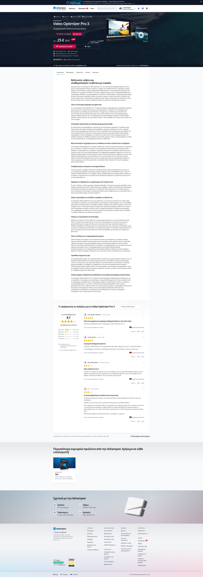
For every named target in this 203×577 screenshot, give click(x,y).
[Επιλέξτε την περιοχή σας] (143, 8)
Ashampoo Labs (109, 536)
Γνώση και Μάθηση (92, 550)
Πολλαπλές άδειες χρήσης (109, 553)
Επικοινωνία (107, 542)
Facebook (65, 574)
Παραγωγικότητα (92, 536)
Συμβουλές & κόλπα (142, 555)
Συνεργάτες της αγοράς (108, 558)
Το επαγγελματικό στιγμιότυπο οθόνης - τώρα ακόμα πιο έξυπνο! (103, 1)
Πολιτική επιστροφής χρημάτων (126, 550)
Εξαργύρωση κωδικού (142, 550)
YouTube (75, 574)
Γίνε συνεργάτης (109, 561)
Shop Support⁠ (142, 533)
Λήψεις (140, 543)
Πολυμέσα (90, 531)
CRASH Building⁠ (109, 545)
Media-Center (108, 564)
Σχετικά (123, 531)
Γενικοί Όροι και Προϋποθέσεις (126, 534)
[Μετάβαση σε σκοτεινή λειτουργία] (139, 8)
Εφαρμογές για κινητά (91, 546)
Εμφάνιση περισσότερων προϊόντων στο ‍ (132, 65)
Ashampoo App (142, 546)
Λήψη (88, 46)
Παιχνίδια (90, 542)
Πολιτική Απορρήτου (124, 539)
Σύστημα (89, 533)
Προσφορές (83, 8)
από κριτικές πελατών (72, 60)
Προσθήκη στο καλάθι (66, 46)
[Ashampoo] (60, 528)
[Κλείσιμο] (201, 1)
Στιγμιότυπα (79, 72)
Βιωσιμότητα (108, 533)
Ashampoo (142, 565)
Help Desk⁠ (141, 531)
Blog (56, 574)
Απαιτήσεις (95, 72)
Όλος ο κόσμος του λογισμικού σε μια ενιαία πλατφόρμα (64, 477)
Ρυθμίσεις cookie (126, 543)
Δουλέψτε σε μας (109, 539)
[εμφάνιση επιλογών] (143, 314)
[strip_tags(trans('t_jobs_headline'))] (71, 562)
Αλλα (91, 8)
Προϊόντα (72, 8)
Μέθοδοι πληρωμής (127, 546)
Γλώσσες (87, 72)
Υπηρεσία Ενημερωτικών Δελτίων (142, 560)
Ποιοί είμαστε (108, 531)
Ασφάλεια (90, 539)
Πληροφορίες (70, 72)
